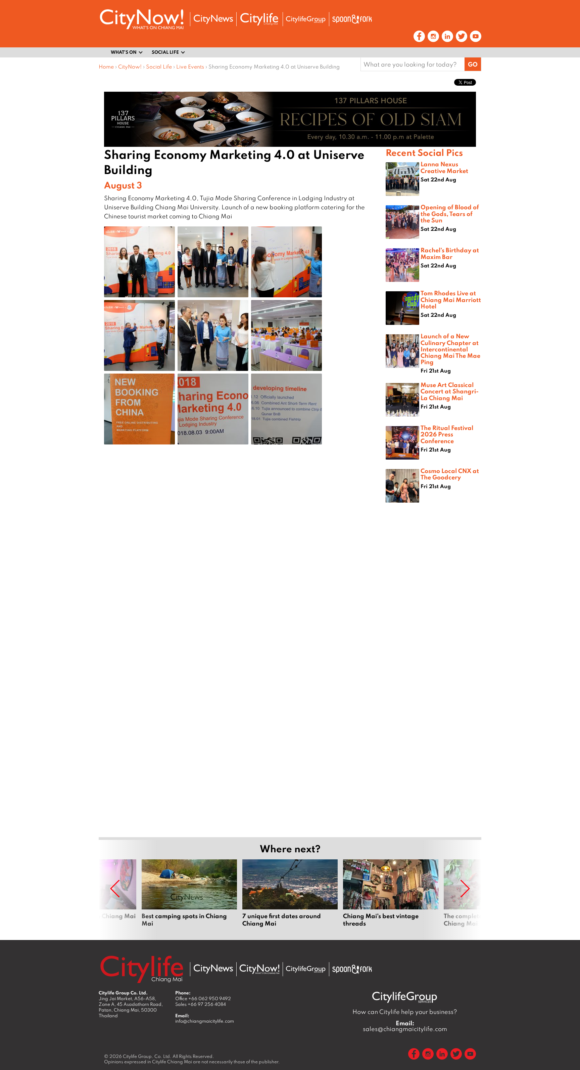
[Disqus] (242, 557)
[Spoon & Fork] (352, 19)
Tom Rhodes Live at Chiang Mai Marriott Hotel (451, 299)
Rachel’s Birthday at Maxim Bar (450, 253)
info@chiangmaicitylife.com (204, 1021)
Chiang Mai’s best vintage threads (390, 897)
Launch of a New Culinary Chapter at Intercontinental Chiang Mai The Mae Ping (450, 349)
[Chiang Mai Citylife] (259, 19)
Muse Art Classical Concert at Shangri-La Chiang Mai (450, 391)
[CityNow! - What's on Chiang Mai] (142, 19)
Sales (200, 1004)
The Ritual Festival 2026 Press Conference (447, 434)
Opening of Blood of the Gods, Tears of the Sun (450, 213)
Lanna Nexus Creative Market (444, 167)
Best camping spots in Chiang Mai (189, 897)
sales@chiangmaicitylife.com (405, 1026)
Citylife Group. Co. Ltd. (147, 1056)
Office (203, 998)
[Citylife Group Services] (305, 19)
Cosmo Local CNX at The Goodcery (450, 474)
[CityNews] (213, 19)
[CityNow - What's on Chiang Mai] (259, 969)
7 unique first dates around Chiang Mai (290, 897)
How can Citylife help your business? (404, 1012)
